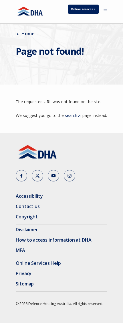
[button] (21, 175)
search (72, 116)
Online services (85, 10)
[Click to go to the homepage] (30, 11)
